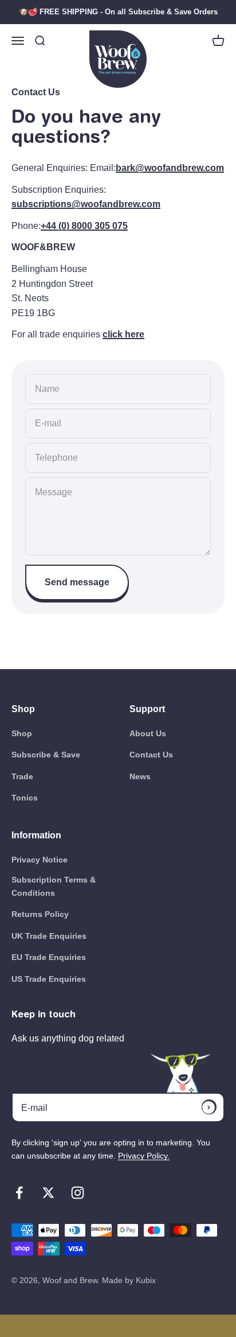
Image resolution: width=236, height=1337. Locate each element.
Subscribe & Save (45, 754)
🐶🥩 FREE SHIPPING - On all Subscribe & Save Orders (118, 11)
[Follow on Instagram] (77, 1192)
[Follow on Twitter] (48, 1192)
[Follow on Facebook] (19, 1192)
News (140, 776)
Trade (22, 776)
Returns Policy (40, 914)
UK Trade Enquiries (48, 935)
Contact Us (151, 754)
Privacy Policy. (144, 1155)
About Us (147, 733)
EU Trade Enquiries (48, 957)
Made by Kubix (129, 1280)
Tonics (24, 797)
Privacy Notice (39, 859)
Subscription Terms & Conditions (53, 886)
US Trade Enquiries (48, 979)
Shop (21, 733)
